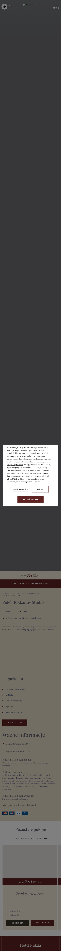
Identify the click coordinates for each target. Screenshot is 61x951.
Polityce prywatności (15, 465)
